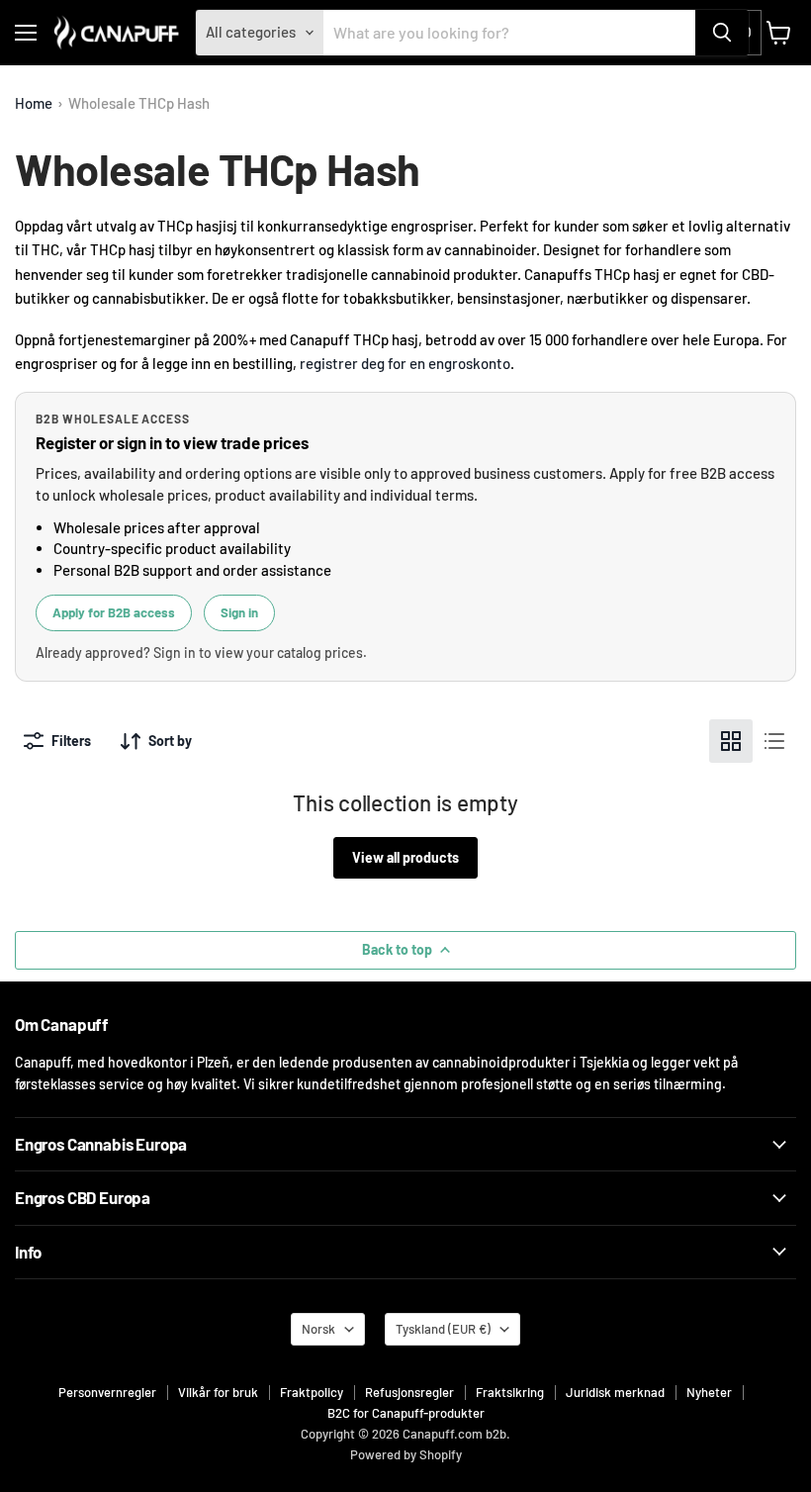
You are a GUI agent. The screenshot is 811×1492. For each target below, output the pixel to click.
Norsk (318, 1329)
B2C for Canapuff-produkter (406, 1413)
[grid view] (731, 741)
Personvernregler (107, 1392)
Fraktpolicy (311, 1392)
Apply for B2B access (113, 612)
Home (33, 103)
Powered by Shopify (406, 1454)
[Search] (722, 32)
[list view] (774, 741)
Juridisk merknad (615, 1392)
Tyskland (443, 1329)
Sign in (239, 612)
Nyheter (709, 1392)
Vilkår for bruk (218, 1392)
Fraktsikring (510, 1392)
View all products (405, 857)
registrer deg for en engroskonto (405, 363)
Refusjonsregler (409, 1392)
